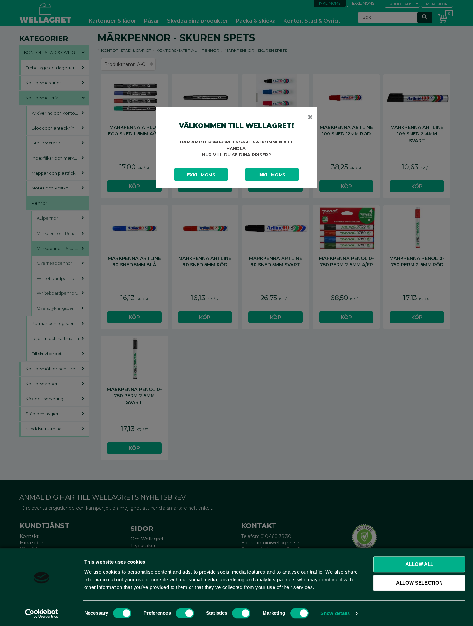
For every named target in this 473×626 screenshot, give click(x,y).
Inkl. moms (271, 174)
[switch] (185, 613)
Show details (335, 613)
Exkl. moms (201, 174)
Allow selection (419, 582)
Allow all (419, 564)
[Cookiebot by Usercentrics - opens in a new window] (42, 613)
